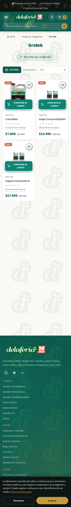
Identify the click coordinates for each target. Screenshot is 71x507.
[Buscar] (64, 26)
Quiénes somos (10, 457)
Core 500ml (11, 119)
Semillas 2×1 (9, 413)
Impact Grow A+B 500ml (52, 119)
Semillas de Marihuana (14, 386)
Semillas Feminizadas (13, 391)
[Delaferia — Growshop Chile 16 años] (29, 17)
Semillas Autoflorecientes (16, 397)
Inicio (12, 36)
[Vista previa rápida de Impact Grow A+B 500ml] (62, 85)
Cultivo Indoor (10, 402)
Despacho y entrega (13, 430)
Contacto (7, 451)
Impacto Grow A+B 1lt (17, 181)
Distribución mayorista (14, 462)
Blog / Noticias (10, 446)
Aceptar (52, 500)
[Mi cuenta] (52, 17)
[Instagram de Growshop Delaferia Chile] (6, 373)
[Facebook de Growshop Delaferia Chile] (14, 373)
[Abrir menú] (6, 17)
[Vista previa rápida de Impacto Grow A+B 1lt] (29, 146)
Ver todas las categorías (37, 56)
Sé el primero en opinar (15, 127)
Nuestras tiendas (11, 441)
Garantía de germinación (15, 435)
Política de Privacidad (21, 491)
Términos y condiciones (15, 474)
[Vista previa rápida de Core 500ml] (29, 85)
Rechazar (19, 500)
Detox (6, 418)
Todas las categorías (32, 36)
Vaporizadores (10, 407)
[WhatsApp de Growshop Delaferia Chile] (22, 373)
